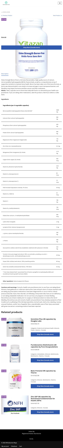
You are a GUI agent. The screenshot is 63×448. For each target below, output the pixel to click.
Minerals (56, 328)
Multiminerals (54, 354)
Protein (33, 330)
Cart (20, 446)
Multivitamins (34, 356)
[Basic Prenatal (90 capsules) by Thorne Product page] (15, 379)
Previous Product (7, 15)
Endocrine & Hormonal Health (45, 328)
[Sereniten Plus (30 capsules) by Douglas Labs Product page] (15, 327)
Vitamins (37, 330)
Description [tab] (4, 74)
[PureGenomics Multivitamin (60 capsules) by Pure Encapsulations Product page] (15, 353)
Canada (43, 330)
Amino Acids (6, 12)
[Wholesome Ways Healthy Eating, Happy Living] (6, 3)
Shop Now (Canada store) (31, 47)
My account (5, 446)
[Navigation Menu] (60, 3)
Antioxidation (41, 354)
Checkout (14, 446)
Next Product (56, 15)
